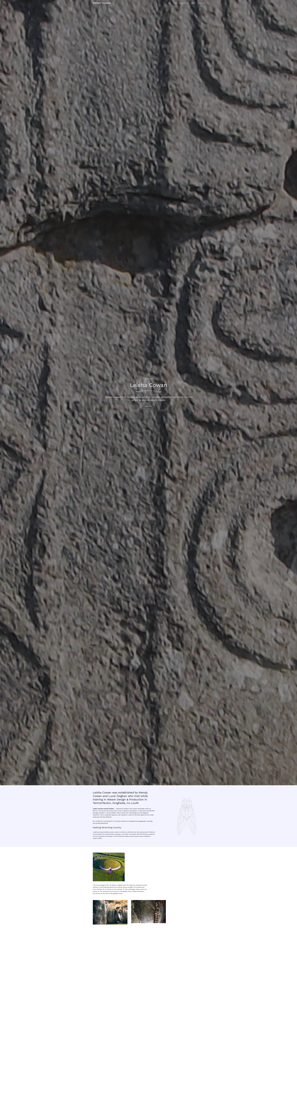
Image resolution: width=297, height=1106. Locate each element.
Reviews (182, 3)
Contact (201, 3)
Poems (175, 3)
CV (188, 3)
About (193, 3)
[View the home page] (102, 3)
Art (169, 3)
